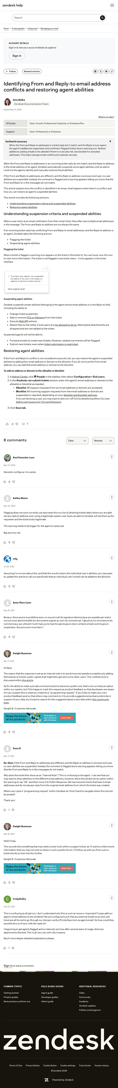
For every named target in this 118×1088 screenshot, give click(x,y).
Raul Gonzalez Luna (23, 457)
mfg (15, 558)
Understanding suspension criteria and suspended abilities (43, 203)
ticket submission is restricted (61, 344)
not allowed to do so (66, 325)
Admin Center (20, 376)
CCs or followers (36, 317)
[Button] (7, 424)
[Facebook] (106, 71)
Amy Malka (19, 99)
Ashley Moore (20, 498)
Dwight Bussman (22, 653)
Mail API (23, 321)
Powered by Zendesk (63, 1080)
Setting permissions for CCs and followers (38, 402)
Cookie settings (67, 1065)
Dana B (17, 748)
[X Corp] (100, 71)
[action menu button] (111, 456)
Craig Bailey (19, 898)
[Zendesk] (59, 1039)
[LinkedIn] (95, 71)
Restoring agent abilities (23, 207)
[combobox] (77, 440)
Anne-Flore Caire (22, 602)
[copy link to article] (111, 71)
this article (27, 680)
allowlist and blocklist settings (80, 395)
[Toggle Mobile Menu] (112, 5)
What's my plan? (106, 117)
